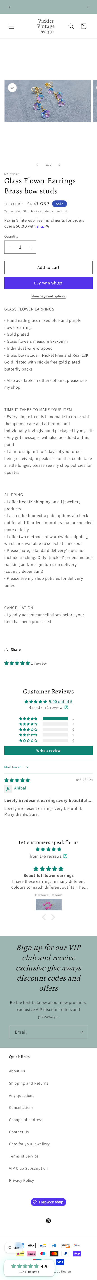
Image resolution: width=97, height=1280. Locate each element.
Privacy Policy (21, 1180)
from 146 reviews (46, 856)
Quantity (11, 236)
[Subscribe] (81, 1032)
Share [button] (16, 649)
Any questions (21, 1095)
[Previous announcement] (9, 7)
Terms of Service (24, 1156)
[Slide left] (37, 165)
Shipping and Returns (28, 1083)
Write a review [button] (48, 750)
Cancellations (21, 1107)
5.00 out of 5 (60, 701)
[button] (11, 26)
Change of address (26, 1119)
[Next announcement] (88, 7)
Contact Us (19, 1131)
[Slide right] (60, 165)
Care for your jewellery (29, 1143)
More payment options (48, 296)
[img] (17, 780)
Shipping (29, 211)
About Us (17, 1070)
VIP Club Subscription (28, 1168)
